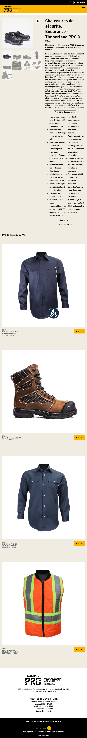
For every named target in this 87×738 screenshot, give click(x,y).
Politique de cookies (55, 731)
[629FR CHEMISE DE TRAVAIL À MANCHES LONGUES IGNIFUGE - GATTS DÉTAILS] (43, 326)
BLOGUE (81, 2)
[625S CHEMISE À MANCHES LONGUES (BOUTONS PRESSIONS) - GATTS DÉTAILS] (43, 538)
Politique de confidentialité (34, 731)
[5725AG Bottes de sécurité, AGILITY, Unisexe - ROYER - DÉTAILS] (43, 432)
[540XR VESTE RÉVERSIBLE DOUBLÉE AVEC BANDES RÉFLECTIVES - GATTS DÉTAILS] (43, 644)
